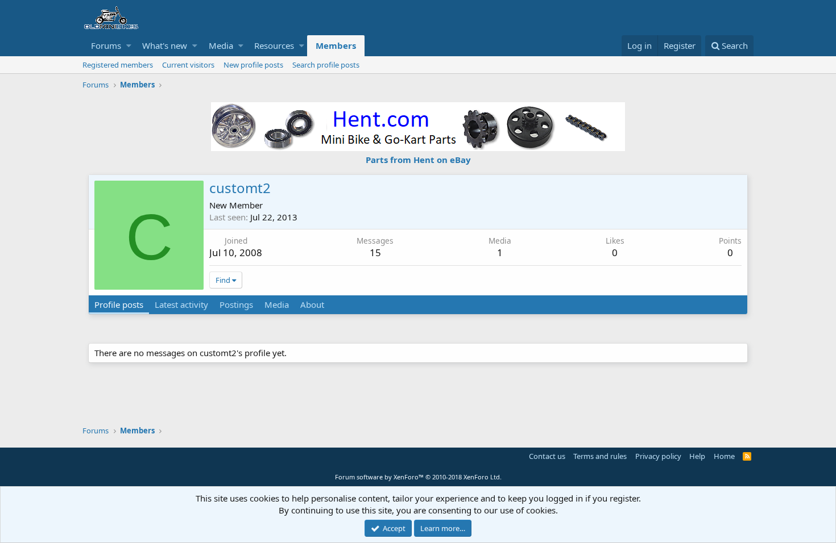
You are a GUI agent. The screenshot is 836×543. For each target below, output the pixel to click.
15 (375, 252)
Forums (106, 45)
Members (336, 45)
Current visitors (188, 65)
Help (697, 456)
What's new (164, 45)
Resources (274, 45)
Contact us (547, 456)
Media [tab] (276, 304)
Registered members (117, 65)
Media (221, 45)
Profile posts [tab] (118, 304)
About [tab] (312, 304)
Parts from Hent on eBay (418, 159)
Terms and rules (600, 456)
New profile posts (253, 65)
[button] (128, 45)
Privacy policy (658, 456)
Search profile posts (325, 65)
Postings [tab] (236, 304)
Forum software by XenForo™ (418, 477)
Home (724, 456)
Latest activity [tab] (181, 304)
